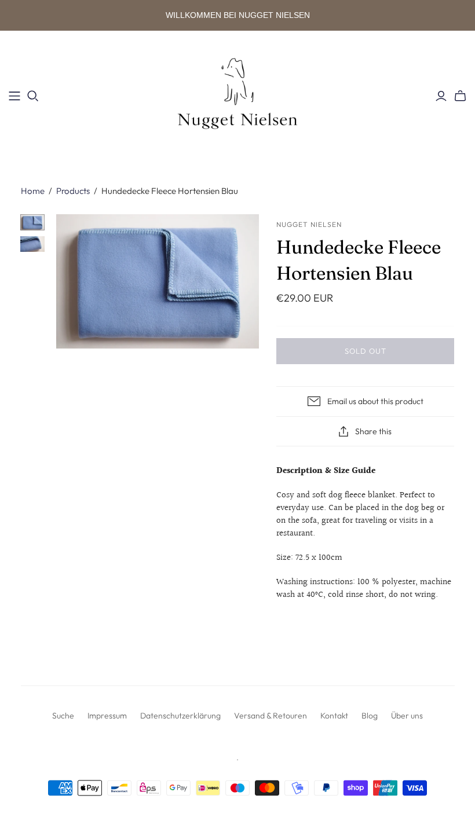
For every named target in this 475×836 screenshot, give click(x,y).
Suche (63, 715)
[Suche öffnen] (33, 96)
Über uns (407, 715)
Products (73, 190)
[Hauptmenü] (14, 96)
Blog (369, 715)
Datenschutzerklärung (180, 715)
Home (33, 190)
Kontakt (334, 715)
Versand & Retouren (270, 715)
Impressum (107, 715)
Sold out (365, 350)
